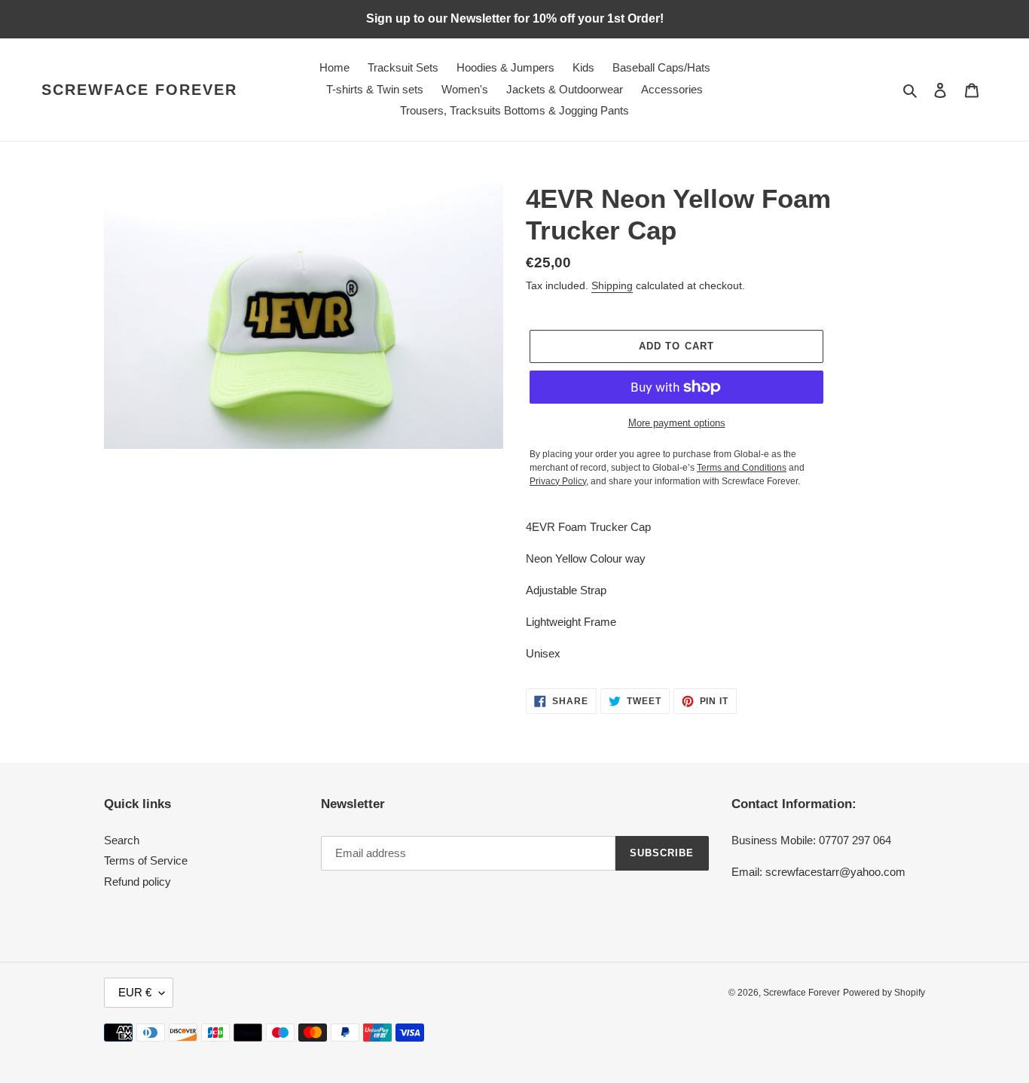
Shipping (612, 285)
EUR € (134, 992)
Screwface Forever (139, 89)
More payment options (676, 423)
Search (121, 840)
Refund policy (137, 881)
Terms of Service (146, 860)
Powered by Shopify (884, 992)
